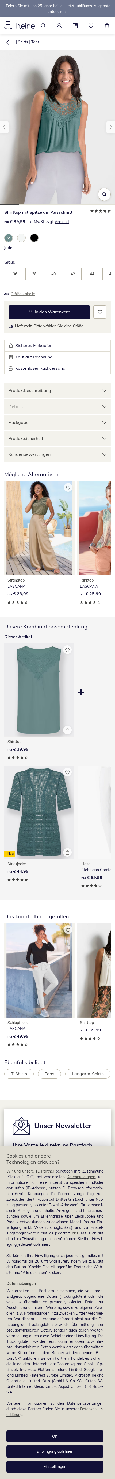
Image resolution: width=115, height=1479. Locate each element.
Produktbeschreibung (30, 390)
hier (75, 1233)
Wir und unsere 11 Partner (30, 1171)
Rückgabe (19, 422)
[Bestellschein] (75, 25)
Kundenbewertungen (30, 454)
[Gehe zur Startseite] (25, 25)
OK (54, 1436)
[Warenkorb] (107, 25)
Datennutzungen (81, 1176)
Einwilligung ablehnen (54, 1451)
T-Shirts (19, 1073)
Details (16, 406)
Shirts (23, 42)
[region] (57, 1312)
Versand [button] (62, 221)
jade (8, 247)
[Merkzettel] (91, 25)
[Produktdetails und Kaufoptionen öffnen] (67, 730)
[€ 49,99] (39, 970)
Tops (35, 42)
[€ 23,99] (39, 528)
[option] (8, 238)
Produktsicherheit (26, 438)
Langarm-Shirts (88, 1073)
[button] (8, 25)
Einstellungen (55, 1466)
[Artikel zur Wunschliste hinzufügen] (99, 312)
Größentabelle (23, 294)
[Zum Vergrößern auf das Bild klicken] (104, 194)
